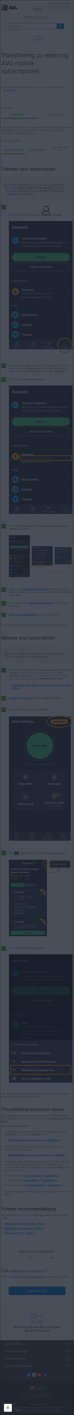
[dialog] (37, 707)
